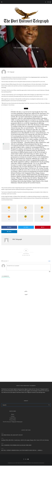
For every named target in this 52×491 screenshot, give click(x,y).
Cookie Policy (13, 418)
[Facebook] (24, 459)
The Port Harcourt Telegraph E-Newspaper (12, 421)
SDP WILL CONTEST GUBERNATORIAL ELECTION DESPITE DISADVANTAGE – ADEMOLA (21, 450)
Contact (12, 416)
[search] (49, 405)
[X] (26, 459)
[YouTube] (28, 459)
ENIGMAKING (41, 462)
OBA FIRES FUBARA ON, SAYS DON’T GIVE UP (12, 435)
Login (49, 261)
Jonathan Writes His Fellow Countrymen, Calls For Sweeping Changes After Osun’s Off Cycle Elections (25, 440)
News (23, 45)
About (12, 414)
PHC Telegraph (10, 72)
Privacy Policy (12, 419)
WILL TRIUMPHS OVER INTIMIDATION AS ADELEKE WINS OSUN (16, 445)
